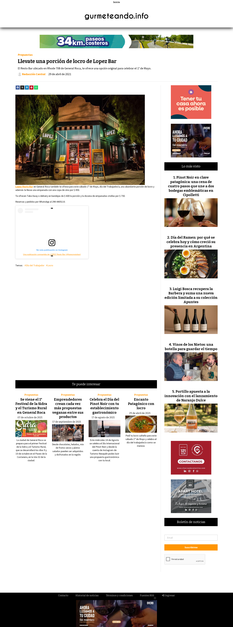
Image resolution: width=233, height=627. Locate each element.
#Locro (49, 265)
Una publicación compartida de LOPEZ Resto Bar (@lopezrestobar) (52, 254)
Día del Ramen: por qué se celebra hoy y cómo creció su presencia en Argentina (191, 241)
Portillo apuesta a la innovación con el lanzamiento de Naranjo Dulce (191, 395)
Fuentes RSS (147, 595)
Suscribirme (191, 547)
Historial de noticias (87, 595)
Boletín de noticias (191, 522)
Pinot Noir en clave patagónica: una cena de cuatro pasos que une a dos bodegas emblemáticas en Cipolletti (191, 186)
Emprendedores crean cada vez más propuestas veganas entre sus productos (67, 408)
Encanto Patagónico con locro (141, 403)
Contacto (63, 595)
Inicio (116, 2)
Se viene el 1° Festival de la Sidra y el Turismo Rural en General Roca (31, 406)
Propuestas (25, 55)
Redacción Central (33, 74)
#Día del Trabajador (34, 265)
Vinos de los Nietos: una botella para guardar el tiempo (191, 346)
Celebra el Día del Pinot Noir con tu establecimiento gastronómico (104, 406)
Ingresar (170, 595)
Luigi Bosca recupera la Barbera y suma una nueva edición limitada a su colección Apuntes (191, 295)
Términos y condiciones (119, 595)
